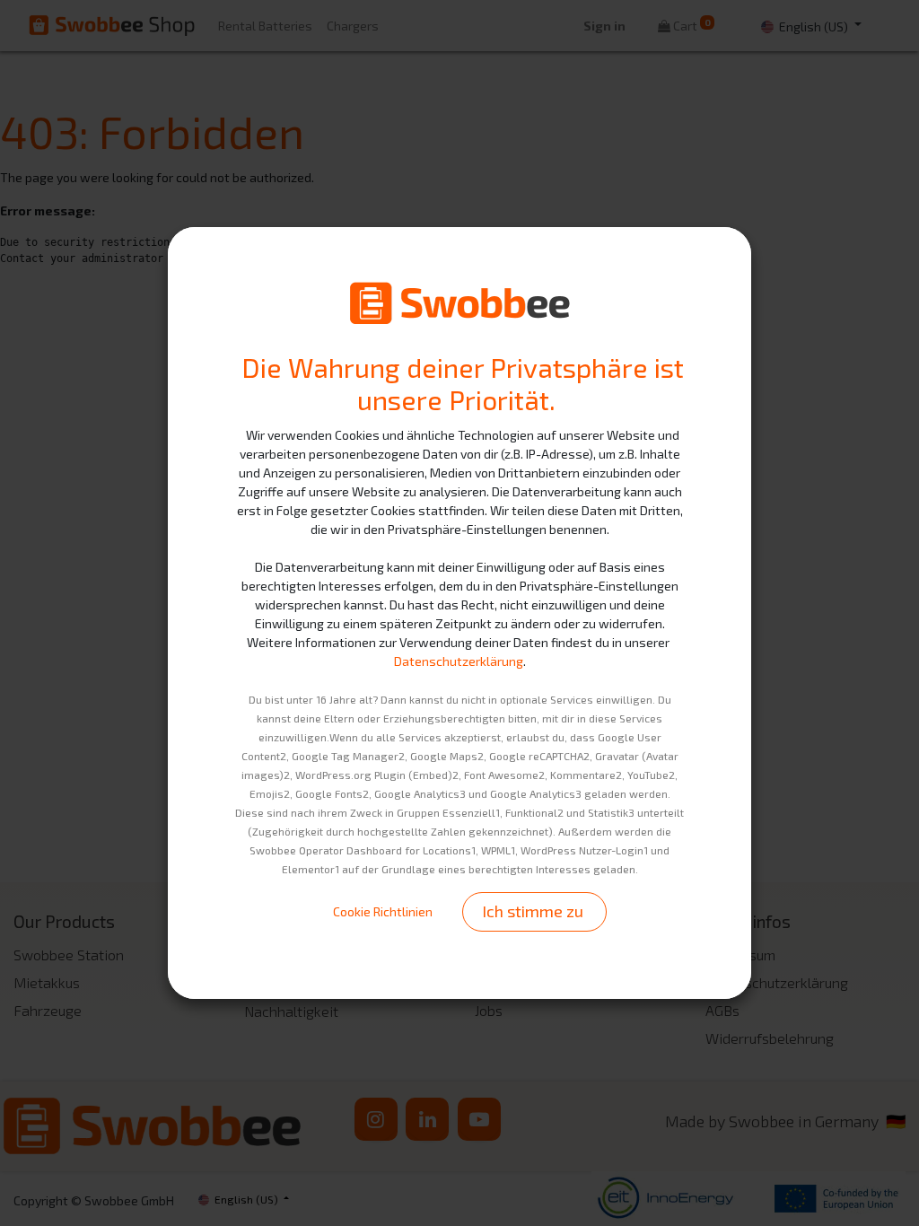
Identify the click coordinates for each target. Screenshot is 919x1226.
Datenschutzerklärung (458, 661)
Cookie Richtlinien (383, 911)
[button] (534, 911)
